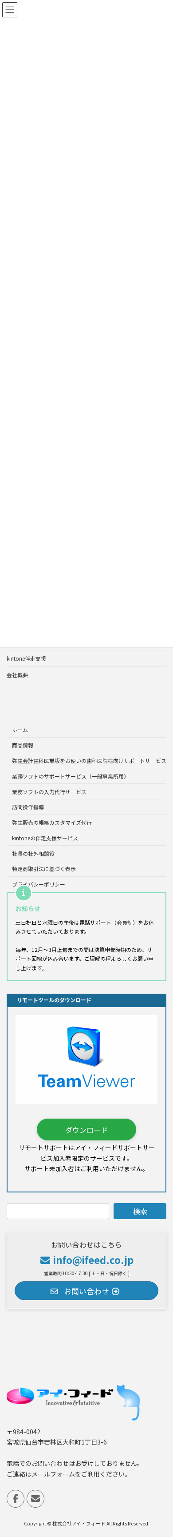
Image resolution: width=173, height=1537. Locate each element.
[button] (86, 1129)
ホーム (20, 729)
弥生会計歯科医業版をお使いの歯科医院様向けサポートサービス (89, 760)
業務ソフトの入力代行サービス (49, 791)
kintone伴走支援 (26, 658)
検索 (140, 1211)
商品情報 (22, 745)
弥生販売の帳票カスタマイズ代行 (52, 822)
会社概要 (17, 674)
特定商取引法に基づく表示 (44, 868)
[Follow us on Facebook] (15, 1499)
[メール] (35, 1499)
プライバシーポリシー (38, 884)
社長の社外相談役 (33, 853)
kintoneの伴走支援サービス (45, 838)
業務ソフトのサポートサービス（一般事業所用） (70, 776)
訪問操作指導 (28, 807)
